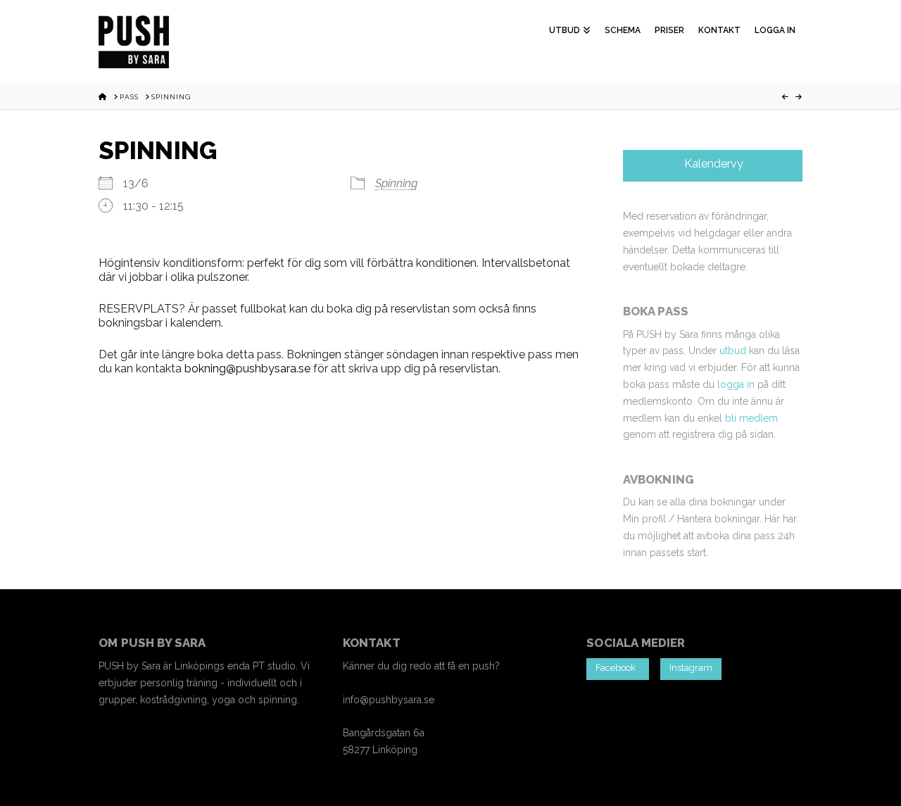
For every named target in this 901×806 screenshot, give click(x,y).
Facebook (618, 667)
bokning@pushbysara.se (247, 368)
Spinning (396, 183)
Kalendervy (712, 163)
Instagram (690, 667)
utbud (732, 350)
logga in (736, 384)
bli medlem (751, 418)
